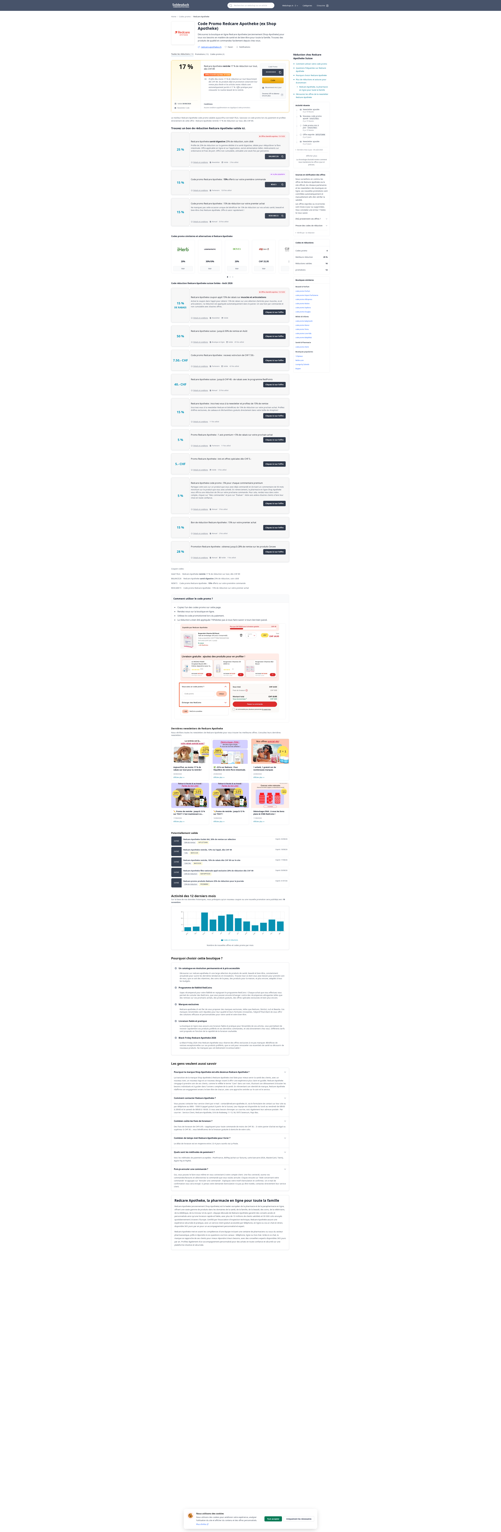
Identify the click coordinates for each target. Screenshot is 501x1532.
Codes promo (185, 16)
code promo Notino (302, 303)
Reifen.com (300, 360)
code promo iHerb (302, 347)
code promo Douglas (303, 312)
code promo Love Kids (303, 333)
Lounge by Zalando (302, 364)
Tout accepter (273, 1519)
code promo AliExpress (304, 299)
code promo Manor (302, 325)
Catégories (307, 5)
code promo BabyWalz (304, 337)
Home (173, 16)
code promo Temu (302, 329)
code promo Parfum (303, 291)
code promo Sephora (303, 307)
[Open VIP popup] (282, 94)
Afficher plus (311, 156)
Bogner (298, 368)
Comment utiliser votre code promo (311, 64)
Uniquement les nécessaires (298, 1519)
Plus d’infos (201, 1524)
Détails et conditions (200, 162)
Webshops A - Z (289, 5)
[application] (230, 925)
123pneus (299, 356)
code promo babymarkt (304, 321)
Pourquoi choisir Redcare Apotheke (311, 75)
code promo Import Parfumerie (307, 295)
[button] (323, 5)
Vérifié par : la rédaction (305, 233)
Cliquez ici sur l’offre (274, 312)
